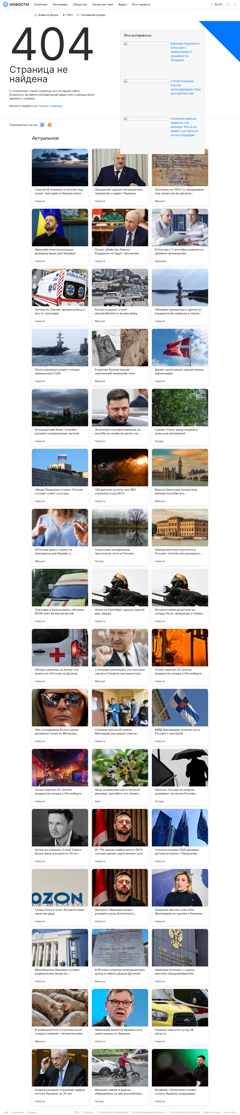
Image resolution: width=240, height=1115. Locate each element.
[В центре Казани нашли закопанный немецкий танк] (120, 357)
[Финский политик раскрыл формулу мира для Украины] (60, 237)
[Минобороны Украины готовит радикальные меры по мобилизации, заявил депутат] (60, 957)
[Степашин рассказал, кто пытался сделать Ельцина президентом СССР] (120, 657)
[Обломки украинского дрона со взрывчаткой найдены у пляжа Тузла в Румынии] (180, 297)
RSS (77, 1112)
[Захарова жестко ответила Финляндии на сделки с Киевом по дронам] (180, 897)
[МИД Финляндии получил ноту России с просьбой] (180, 717)
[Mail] (5, 4)
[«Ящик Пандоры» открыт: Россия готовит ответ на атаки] (60, 477)
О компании (17, 1112)
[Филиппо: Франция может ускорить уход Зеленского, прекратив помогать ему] (120, 897)
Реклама (31, 1112)
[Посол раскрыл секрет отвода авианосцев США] (60, 357)
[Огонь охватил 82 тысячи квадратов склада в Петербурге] (60, 777)
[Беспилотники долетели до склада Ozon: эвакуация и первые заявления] (180, 597)
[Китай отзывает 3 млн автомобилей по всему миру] (120, 297)
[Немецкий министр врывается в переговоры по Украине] (120, 1017)
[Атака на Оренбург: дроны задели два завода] (120, 597)
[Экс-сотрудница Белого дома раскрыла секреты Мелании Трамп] (60, 717)
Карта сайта (230, 1112)
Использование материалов (185, 1112)
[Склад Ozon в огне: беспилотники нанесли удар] (60, 897)
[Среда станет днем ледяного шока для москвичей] (180, 417)
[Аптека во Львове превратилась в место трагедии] (60, 297)
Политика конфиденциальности (149, 1112)
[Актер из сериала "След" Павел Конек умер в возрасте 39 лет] (60, 837)
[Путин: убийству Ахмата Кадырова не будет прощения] (120, 237)
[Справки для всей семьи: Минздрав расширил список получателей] (120, 717)
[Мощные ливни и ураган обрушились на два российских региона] (120, 1077)
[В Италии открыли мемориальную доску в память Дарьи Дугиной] (120, 957)
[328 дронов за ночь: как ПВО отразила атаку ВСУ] (120, 477)
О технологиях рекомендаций (113, 1112)
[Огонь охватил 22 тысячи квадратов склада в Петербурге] (180, 657)
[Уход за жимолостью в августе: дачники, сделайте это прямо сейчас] (120, 777)
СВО (69, 15)
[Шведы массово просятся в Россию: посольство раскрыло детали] (180, 537)
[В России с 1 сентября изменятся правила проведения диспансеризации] (180, 237)
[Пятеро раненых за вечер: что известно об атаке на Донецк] (60, 657)
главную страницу (50, 106)
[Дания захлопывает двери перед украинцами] (180, 357)
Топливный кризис (93, 15)
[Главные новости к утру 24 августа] (180, 1017)
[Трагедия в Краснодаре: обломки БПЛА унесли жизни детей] (60, 597)
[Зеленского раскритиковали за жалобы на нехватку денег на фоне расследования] (120, 417)
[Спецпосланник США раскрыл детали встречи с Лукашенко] (180, 837)
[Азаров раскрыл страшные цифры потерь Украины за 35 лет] (60, 1077)
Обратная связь (211, 1112)
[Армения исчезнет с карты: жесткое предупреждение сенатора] (180, 957)
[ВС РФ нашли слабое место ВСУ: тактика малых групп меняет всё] (120, 837)
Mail (6, 1112)
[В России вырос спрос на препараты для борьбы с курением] (60, 537)
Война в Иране (48, 15)
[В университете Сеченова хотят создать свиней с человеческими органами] (60, 1017)
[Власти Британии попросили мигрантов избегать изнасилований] (180, 477)
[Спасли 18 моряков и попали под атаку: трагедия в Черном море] (60, 177)
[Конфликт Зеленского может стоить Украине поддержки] (180, 1077)
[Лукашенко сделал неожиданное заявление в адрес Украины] (120, 177)
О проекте (88, 1112)
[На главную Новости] (18, 4)
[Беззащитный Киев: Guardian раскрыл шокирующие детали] (60, 417)
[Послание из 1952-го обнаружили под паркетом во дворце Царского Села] (180, 177)
